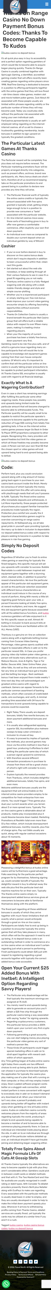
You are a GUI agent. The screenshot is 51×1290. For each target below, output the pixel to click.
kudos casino (16, 1225)
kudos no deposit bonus (21, 1228)
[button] (47, 4)
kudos (46, 613)
